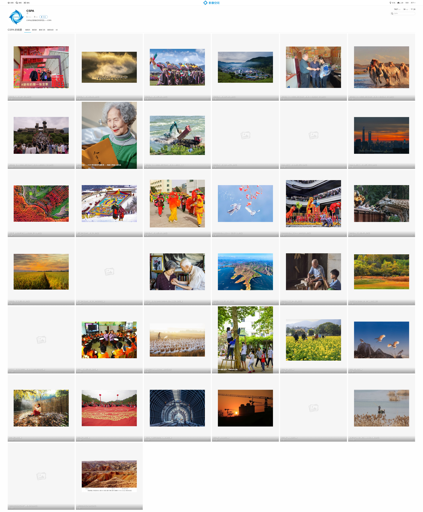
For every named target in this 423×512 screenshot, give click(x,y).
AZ (57, 30)
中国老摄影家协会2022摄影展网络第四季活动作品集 (27, 369)
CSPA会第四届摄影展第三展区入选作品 (362, 165)
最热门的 (42, 30)
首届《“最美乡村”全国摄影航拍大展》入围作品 (25, 233)
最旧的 (34, 30)
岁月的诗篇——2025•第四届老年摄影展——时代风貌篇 (164, 165)
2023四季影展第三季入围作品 (19, 301)
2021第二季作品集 (83, 438)
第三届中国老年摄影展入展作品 (87, 233)
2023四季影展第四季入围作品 (359, 233)
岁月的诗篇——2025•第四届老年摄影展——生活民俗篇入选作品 (31, 165)
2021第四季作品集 (355, 369)
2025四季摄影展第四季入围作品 (88, 97)
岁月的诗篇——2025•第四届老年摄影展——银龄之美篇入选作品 (99, 165)
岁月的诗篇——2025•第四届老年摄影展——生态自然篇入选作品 (371, 97)
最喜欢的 (50, 30)
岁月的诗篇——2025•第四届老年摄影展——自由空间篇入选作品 (303, 97)
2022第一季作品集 (287, 369)
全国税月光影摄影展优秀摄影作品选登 (158, 369)
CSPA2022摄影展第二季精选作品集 (225, 369)
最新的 (27, 30)
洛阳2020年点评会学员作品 (86, 506)
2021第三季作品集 (15, 438)
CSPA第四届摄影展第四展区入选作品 (294, 165)
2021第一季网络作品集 (221, 438)
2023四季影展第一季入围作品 (291, 301)
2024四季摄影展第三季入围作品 (156, 233)
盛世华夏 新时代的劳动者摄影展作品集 (158, 438)
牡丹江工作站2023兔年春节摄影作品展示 (363, 301)
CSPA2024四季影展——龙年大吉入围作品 (295, 233)
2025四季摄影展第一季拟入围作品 (225, 165)
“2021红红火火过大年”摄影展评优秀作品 (23, 506)
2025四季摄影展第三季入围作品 (156, 97)
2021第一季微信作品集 (289, 438)
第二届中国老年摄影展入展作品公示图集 (91, 301)
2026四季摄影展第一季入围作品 (20, 97)
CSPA (30, 10)
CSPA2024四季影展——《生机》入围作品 (227, 233)
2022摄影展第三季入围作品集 (87, 369)
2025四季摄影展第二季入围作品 (224, 97)
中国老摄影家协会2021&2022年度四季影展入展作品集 (163, 301)
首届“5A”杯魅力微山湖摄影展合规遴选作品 (364, 438)
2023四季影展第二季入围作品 (223, 301)
